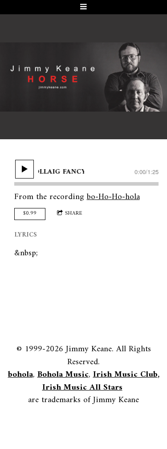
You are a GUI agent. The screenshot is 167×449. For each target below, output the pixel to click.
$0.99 (30, 213)
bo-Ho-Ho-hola (113, 197)
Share (74, 213)
